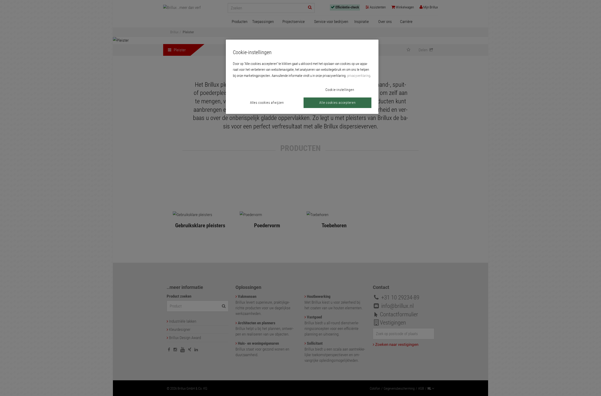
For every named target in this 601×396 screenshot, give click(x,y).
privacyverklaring (358, 76)
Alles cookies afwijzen (267, 103)
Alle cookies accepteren (337, 103)
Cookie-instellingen (339, 90)
